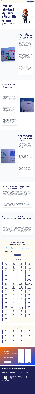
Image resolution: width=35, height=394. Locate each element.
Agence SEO (11, 377)
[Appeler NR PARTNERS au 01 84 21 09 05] (28, 1)
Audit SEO (11, 379)
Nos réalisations (20, 377)
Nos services (19, 376)
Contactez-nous (20, 378)
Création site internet (13, 375)
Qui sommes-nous (20, 375)
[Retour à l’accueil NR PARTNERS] (2, 1)
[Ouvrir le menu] (33, 1)
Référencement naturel (13, 376)
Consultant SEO (12, 378)
